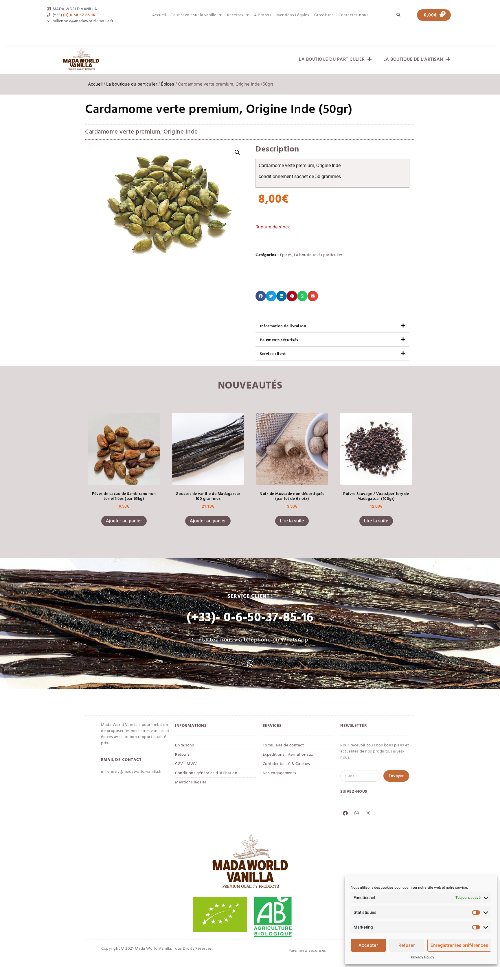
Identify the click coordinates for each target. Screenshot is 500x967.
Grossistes (323, 15)
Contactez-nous (353, 15)
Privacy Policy (422, 957)
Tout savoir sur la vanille (193, 15)
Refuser (406, 945)
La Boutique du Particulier (332, 59)
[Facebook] (345, 813)
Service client (273, 353)
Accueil (159, 15)
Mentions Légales (292, 15)
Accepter (368, 945)
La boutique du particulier (131, 84)
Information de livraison (283, 326)
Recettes (235, 15)
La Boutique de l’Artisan (413, 59)
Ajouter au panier (124, 521)
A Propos (262, 15)
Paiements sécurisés (279, 339)
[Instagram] (368, 813)
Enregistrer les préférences (459, 945)
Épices (167, 84)
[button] (237, 152)
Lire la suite (292, 521)
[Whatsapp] (356, 813)
